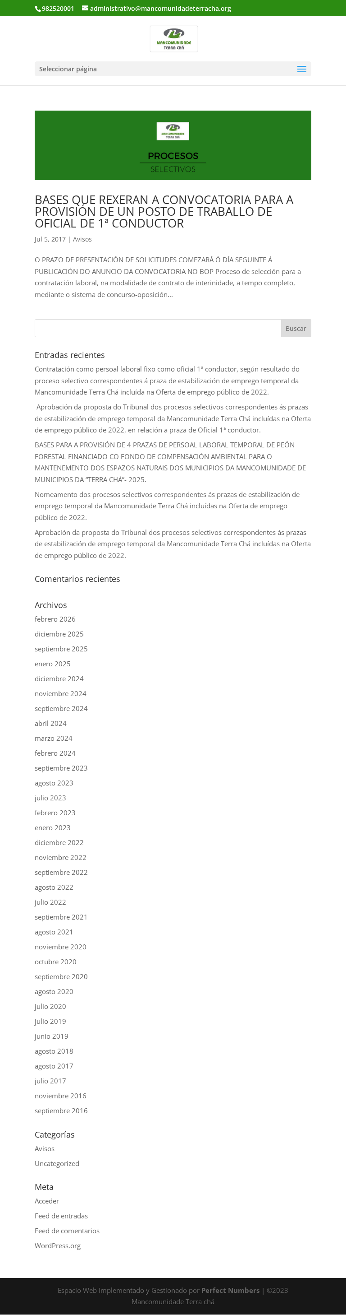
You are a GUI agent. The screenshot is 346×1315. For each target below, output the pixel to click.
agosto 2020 (54, 991)
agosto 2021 (54, 931)
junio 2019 (51, 1036)
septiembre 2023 (61, 767)
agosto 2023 (54, 782)
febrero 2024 (55, 752)
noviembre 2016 (60, 1095)
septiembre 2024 (61, 708)
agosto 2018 (54, 1050)
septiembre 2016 (61, 1110)
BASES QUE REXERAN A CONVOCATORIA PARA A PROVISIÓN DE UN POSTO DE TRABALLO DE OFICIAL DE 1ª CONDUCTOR (164, 211)
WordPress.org (58, 1245)
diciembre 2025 (59, 633)
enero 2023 (53, 827)
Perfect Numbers (230, 1290)
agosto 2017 (54, 1065)
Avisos (82, 239)
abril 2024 (51, 723)
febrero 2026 (55, 618)
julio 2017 (50, 1080)
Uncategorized (57, 1163)
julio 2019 (50, 1021)
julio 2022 (50, 901)
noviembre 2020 (60, 946)
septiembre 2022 (61, 872)
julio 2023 (50, 797)
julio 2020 (50, 1006)
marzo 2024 (54, 738)
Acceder (47, 1200)
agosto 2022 (54, 887)
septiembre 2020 (61, 976)
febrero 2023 (55, 812)
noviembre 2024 (60, 693)
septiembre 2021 (61, 916)
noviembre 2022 (60, 857)
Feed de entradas (61, 1215)
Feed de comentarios (67, 1230)
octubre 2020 (56, 961)
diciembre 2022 (59, 842)
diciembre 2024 (59, 678)
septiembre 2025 (61, 648)
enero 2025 (53, 663)
